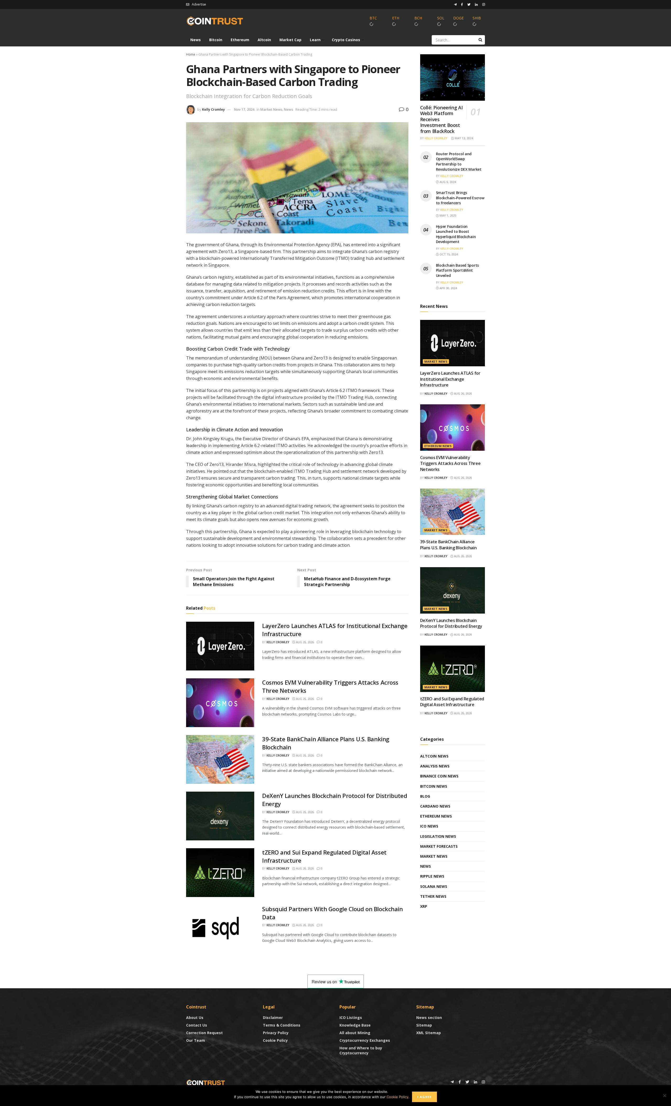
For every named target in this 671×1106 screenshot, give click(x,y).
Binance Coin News (439, 776)
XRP (423, 906)
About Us (194, 1017)
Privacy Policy (276, 1032)
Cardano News (435, 806)
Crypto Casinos (346, 39)
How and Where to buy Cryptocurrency (360, 1050)
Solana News (433, 886)
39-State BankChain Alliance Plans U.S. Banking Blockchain (448, 544)
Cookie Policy (275, 1040)
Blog (425, 796)
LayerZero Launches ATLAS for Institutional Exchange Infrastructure (450, 379)
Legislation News (438, 836)
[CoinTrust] (205, 1082)
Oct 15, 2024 (448, 254)
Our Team (195, 1040)
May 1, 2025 (447, 215)
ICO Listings (350, 1017)
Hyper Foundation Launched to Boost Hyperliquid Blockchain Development (456, 234)
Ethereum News (438, 446)
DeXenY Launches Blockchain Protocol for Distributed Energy (451, 623)
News (195, 39)
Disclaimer (273, 1017)
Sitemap (424, 1025)
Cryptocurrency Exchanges (364, 1040)
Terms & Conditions (281, 1025)
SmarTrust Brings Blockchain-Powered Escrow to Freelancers (460, 197)
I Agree (424, 1096)
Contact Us (196, 1025)
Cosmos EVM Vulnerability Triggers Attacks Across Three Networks (450, 463)
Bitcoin (215, 39)
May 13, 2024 (463, 138)
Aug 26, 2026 (304, 642)
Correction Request (204, 1032)
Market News (271, 109)
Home (190, 54)
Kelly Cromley (213, 109)
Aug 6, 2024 (447, 182)
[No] (664, 1095)
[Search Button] (480, 40)
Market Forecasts (439, 846)
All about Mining (354, 1032)
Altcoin (264, 39)
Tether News (433, 896)
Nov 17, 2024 (244, 109)
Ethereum (240, 39)
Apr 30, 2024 (448, 288)
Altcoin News (434, 756)
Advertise (199, 4)
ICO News (429, 826)
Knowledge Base (355, 1025)
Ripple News (432, 876)
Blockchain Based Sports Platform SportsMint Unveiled (457, 270)
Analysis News (435, 766)
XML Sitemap (428, 1032)
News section (429, 1017)
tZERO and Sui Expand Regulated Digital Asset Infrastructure (452, 701)
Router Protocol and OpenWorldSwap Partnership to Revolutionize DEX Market (458, 161)
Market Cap (290, 39)
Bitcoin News (433, 786)
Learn (315, 39)
